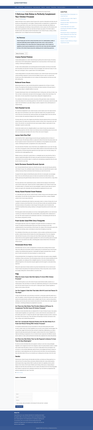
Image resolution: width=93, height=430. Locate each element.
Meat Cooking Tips (36, 7)
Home (16, 7)
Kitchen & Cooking (21, 11)
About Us (43, 7)
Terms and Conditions (61, 7)
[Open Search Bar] (78, 7)
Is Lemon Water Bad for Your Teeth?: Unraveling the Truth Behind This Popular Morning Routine (68, 28)
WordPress (55, 428)
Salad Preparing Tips (28, 7)
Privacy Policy (53, 7)
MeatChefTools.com (45, 428)
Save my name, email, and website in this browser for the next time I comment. (32, 403)
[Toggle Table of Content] (25, 53)
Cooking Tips (20, 7)
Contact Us (48, 7)
